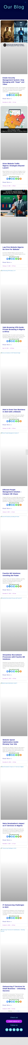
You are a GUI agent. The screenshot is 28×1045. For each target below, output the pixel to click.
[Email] (18, 95)
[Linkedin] (10, 95)
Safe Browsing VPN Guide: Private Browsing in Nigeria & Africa (14, 329)
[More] (21, 95)
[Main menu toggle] (25, 2)
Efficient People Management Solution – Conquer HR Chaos (12, 492)
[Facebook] (7, 95)
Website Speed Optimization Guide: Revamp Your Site (11, 742)
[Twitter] (12, 95)
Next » (18, 1011)
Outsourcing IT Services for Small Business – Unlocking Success (14, 989)
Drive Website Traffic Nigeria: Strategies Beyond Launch (13, 166)
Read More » (7, 98)
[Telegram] (14, 95)
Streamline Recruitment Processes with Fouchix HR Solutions (14, 657)
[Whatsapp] (16, 95)
